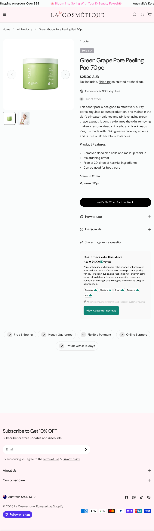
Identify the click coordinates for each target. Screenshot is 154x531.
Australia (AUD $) (20, 497)
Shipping (105, 82)
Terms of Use (51, 459)
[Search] (134, 14)
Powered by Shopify (49, 506)
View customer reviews (101, 310)
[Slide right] (65, 74)
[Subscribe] (86, 449)
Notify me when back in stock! (115, 202)
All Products (24, 29)
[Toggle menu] (4, 14)
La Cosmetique (24, 506)
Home (6, 29)
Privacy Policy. (71, 459)
